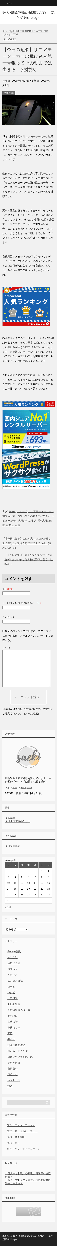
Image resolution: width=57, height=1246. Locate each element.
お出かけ (12, 957)
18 (15, 889)
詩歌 (17, 525)
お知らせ (12, 969)
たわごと (12, 975)
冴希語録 (12, 1016)
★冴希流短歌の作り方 (17, 821)
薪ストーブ (13, 1080)
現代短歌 (43, 520)
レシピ (11, 992)
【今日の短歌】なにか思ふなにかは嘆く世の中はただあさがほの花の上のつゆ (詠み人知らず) (26, 543)
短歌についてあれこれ (20, 1057)
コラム (11, 986)
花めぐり (12, 1074)
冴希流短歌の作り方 (18, 1010)
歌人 (34, 520)
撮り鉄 (11, 1039)
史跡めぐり (13, 1027)
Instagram (26, 787)
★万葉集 (10, 818)
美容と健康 (13, 1062)
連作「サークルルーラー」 (22, 1131)
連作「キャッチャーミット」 (23, 1148)
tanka (12, 511)
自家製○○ (12, 1068)
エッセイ (22, 511)
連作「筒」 (13, 1143)
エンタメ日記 (15, 980)
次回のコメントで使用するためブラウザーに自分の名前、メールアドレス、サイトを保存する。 (27, 636)
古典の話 (12, 1021)
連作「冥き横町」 (17, 1137)
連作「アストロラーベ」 (21, 1125)
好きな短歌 (17, 520)
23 (48, 889)
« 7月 (8, 907)
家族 (10, 1033)
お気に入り (13, 963)
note (15, 787)
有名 (27, 520)
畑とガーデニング (17, 1051)
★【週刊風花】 (14, 846)
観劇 (10, 1086)
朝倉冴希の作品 (16, 1045)
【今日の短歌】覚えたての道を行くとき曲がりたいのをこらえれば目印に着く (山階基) (28, 559)
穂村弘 (10, 525)
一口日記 (12, 998)
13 (28, 883)
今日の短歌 (9, 93)
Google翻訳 (14, 951)
